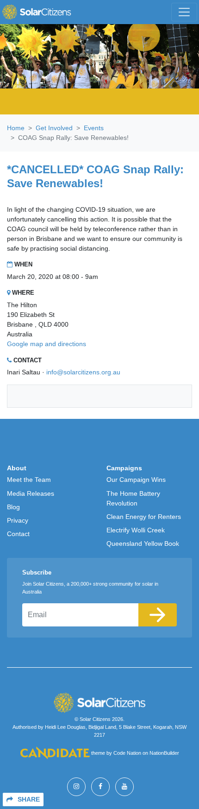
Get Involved (54, 128)
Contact (18, 533)
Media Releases (30, 493)
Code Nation (127, 753)
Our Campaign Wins (136, 479)
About (16, 468)
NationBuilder (164, 753)
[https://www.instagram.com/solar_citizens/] (76, 786)
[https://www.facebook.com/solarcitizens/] (100, 786)
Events (94, 128)
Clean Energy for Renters (143, 516)
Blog (13, 507)
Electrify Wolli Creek (135, 530)
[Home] (36, 12)
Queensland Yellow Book (142, 543)
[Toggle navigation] (184, 12)
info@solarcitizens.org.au (83, 372)
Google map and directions (46, 344)
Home (16, 128)
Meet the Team (29, 479)
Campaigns (124, 468)
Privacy (17, 520)
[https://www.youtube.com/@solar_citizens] (124, 786)
